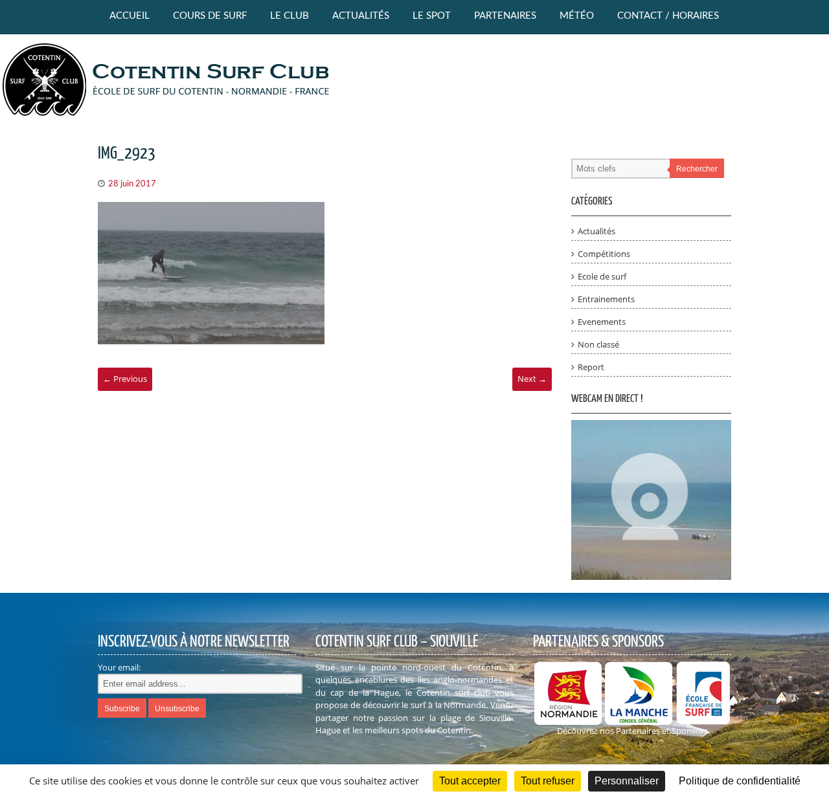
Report (591, 367)
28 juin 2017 (132, 184)
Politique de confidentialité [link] (740, 780)
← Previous (125, 378)
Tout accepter (470, 780)
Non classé (598, 344)
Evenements (602, 321)
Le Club (289, 16)
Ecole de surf (602, 276)
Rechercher (697, 168)
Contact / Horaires (668, 16)
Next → (532, 378)
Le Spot (432, 16)
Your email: (119, 667)
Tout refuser (547, 780)
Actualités (360, 16)
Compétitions (604, 254)
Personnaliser (627, 780)
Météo (577, 16)
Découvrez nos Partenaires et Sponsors (632, 731)
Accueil (129, 16)
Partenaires (505, 16)
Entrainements (606, 299)
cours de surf (210, 16)
